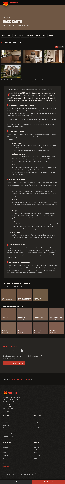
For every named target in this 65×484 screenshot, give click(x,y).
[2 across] (59, 47)
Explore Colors (37, 419)
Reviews (35, 452)
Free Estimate (6, 439)
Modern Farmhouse (6, 38)
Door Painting (6, 428)
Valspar (33, 379)
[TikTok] (30, 474)
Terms (21, 474)
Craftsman (41, 38)
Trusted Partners (37, 455)
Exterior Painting (7, 422)
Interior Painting (6, 419)
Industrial (33, 38)
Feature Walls (6, 430)
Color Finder (36, 422)
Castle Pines (5, 455)
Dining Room (30, 35)
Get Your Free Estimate (13, 363)
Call (17, 482)
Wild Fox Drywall (16, 477)
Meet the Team (37, 447)
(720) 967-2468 (6, 411)
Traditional (16, 38)
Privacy (16, 474)
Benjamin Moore (24, 379)
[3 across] (56, 47)
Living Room (21, 35)
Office (44, 35)
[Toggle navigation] (60, 2)
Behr (30, 379)
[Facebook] (35, 474)
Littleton (5, 461)
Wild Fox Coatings (25, 477)
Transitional (25, 38)
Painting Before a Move (8, 436)
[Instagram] (32, 474)
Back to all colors (11, 377)
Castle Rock (5, 447)
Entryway (51, 35)
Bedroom (38, 35)
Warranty (26, 474)
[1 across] (62, 47)
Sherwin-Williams (16, 379)
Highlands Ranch (6, 450)
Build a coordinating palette (12, 42)
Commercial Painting (7, 433)
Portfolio (35, 450)
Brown (3, 35)
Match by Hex (37, 425)
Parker (4, 452)
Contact (35, 458)
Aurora (4, 463)
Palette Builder (37, 428)
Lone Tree (5, 458)
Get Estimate (49, 482)
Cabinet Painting (6, 425)
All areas (6, 466)
